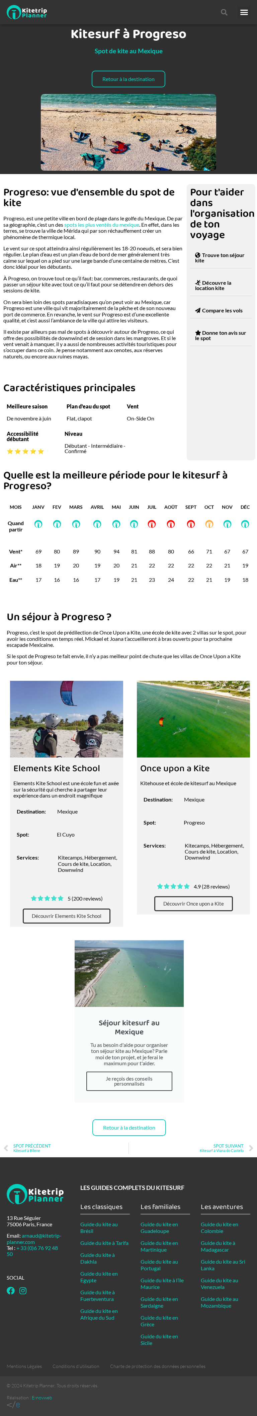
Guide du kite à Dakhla (97, 1258)
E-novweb (42, 1397)
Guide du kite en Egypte (99, 1276)
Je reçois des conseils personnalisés (129, 1081)
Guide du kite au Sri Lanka (223, 1264)
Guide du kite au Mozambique (219, 1302)
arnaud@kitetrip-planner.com (34, 1238)
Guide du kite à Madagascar (218, 1246)
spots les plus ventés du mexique (101, 224)
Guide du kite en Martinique (159, 1246)
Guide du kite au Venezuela (219, 1283)
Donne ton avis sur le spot (220, 335)
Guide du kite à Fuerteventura (97, 1295)
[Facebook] (11, 1291)
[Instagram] (23, 1291)
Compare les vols (222, 310)
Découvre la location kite (213, 285)
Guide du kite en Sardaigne (159, 1302)
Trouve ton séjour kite (220, 257)
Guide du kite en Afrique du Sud (99, 1314)
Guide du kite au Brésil (99, 1227)
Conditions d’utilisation (76, 1366)
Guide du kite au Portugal (159, 1264)
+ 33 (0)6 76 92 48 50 (32, 1251)
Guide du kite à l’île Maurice (162, 1283)
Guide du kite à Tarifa (104, 1243)
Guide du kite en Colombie (219, 1227)
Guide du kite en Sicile (159, 1339)
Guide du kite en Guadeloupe (159, 1227)
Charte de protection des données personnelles (157, 1366)
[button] (244, 12)
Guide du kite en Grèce (159, 1320)
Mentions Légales (24, 1366)
